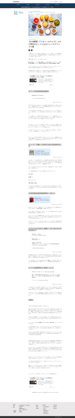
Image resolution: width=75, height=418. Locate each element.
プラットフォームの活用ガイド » (54, 1)
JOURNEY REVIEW (45, 410)
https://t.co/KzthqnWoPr (51, 271)
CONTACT (55, 408)
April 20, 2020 (46, 280)
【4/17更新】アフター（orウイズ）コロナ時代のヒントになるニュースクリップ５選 (45, 392)
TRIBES (27, 4)
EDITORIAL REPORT (46, 406)
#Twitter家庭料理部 (52, 243)
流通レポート (44, 409)
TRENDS (18, 4)
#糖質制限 (56, 243)
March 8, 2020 (43, 98)
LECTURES (47, 4)
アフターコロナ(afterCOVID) (32, 39)
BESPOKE (57, 4)
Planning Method (45, 413)
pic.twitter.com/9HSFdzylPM (39, 95)
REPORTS (37, 4)
